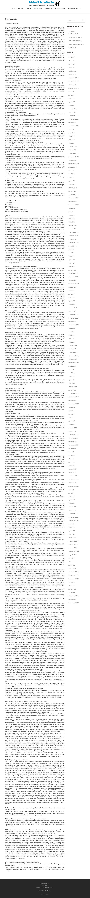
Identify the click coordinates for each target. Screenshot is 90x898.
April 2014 (71, 531)
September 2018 (73, 362)
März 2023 (71, 184)
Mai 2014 (71, 527)
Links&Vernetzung (59, 8)
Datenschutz (44, 894)
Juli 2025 (71, 91)
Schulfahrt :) (72, 47)
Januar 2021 (72, 270)
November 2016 (73, 438)
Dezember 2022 (73, 194)
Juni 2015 (71, 493)
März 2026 (71, 67)
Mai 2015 (71, 496)
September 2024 (73, 126)
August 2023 (72, 167)
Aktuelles (21, 8)
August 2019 (72, 328)
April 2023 (71, 181)
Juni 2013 (71, 558)
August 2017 (72, 407)
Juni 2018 (71, 373)
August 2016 (72, 448)
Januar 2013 (72, 568)
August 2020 (72, 287)
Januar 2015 (72, 510)
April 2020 (71, 301)
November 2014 (73, 517)
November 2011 (73, 596)
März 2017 (71, 424)
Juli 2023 (71, 170)
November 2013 (73, 544)
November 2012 (73, 575)
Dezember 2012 (73, 572)
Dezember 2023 (73, 153)
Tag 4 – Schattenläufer (75, 37)
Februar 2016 (72, 469)
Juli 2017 (71, 410)
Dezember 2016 (73, 434)
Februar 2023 (72, 187)
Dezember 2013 (73, 541)
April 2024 (71, 139)
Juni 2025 (71, 95)
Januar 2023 (72, 191)
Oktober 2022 (72, 201)
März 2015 (71, 503)
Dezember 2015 (73, 476)
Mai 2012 (71, 585)
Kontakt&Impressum (74, 8)
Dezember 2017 (73, 393)
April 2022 (71, 218)
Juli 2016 (71, 452)
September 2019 (73, 325)
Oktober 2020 (72, 280)
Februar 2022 (72, 225)
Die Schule (37, 8)
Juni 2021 (71, 253)
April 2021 (71, 259)
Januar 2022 (72, 229)
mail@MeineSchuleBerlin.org (44, 887)
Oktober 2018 (72, 359)
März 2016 (71, 465)
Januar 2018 (72, 390)
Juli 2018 (71, 369)
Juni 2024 (71, 133)
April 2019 (71, 338)
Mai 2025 (71, 98)
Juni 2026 (71, 57)
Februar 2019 (72, 345)
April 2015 (71, 500)
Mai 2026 (71, 60)
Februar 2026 (72, 71)
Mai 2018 (71, 376)
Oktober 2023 (72, 160)
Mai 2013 (71, 561)
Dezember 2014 (73, 513)
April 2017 (71, 421)
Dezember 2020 (73, 273)
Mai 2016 (71, 458)
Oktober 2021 (72, 239)
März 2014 (71, 534)
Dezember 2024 (73, 115)
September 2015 (73, 486)
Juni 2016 (71, 455)
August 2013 (72, 555)
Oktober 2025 (72, 85)
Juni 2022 (71, 211)
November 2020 (73, 277)
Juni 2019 (71, 332)
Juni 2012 (71, 582)
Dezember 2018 (73, 352)
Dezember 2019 (73, 314)
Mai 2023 (71, 177)
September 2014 (73, 520)
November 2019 (73, 318)
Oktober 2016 (72, 441)
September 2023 (73, 163)
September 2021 (73, 242)
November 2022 (73, 198)
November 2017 (73, 397)
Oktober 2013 (72, 548)
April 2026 (71, 64)
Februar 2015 (72, 507)
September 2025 (73, 88)
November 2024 (73, 119)
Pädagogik (47, 8)
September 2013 (73, 551)
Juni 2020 (71, 294)
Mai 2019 (71, 335)
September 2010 (73, 603)
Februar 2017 (72, 428)
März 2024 (71, 143)
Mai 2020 (71, 297)
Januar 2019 (72, 349)
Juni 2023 (71, 174)
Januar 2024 (72, 150)
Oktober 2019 (72, 321)
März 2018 (71, 383)
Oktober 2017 (72, 400)
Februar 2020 (72, 308)
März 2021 (71, 263)
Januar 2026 (72, 74)
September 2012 (73, 579)
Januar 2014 (72, 537)
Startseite (13, 8)
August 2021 (72, 246)
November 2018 (73, 356)
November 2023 (73, 157)
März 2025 (71, 105)
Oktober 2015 (72, 482)
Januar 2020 (72, 311)
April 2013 (71, 565)
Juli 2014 (71, 524)
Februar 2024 (72, 146)
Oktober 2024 (72, 122)
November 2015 (73, 479)
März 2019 (71, 342)
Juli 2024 (71, 129)
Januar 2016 (72, 472)
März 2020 (71, 304)
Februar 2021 (72, 266)
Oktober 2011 (72, 599)
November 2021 (73, 235)
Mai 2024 (71, 136)
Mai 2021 (71, 256)
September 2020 (73, 283)
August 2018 (72, 366)
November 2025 (73, 81)
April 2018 (71, 380)
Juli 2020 (71, 290)
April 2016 (71, 462)
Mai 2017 (71, 417)
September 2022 (73, 205)
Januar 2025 (72, 112)
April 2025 (71, 102)
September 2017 (73, 404)
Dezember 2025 (73, 78)
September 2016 (73, 445)
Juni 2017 (71, 414)
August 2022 (72, 208)
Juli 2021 (71, 249)
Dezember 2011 (73, 592)
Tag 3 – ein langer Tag (74, 40)
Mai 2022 (71, 215)
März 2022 (71, 222)
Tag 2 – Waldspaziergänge (76, 44)
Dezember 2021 (73, 232)
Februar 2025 (72, 109)
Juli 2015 (71, 489)
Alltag (29, 8)
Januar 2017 (72, 431)
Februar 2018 (72, 386)
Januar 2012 (72, 589)
